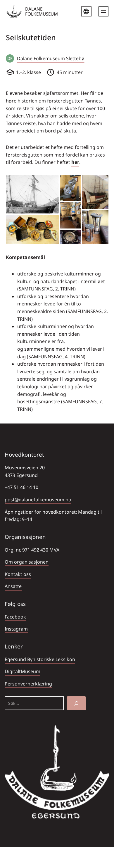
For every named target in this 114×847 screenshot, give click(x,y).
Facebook (15, 617)
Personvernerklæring (28, 683)
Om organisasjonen (27, 562)
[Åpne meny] (103, 11)
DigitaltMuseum (22, 671)
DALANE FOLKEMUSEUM (41, 11)
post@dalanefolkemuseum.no (38, 499)
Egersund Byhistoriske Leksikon (40, 659)
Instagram (16, 629)
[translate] (86, 12)
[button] (32, 194)
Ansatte (13, 586)
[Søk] (76, 703)
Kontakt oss (18, 574)
